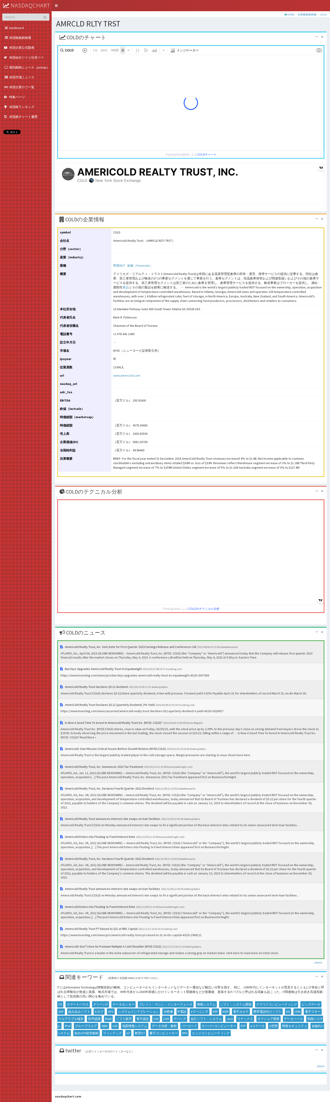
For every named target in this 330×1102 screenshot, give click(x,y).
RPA (184, 1033)
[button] (56, 5)
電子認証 (142, 1019)
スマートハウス (78, 1004)
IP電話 (182, 1012)
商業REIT (119, 265)
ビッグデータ (310, 1004)
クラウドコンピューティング (276, 1004)
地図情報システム (134, 1026)
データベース (293, 1019)
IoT (128, 1033)
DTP (243, 1026)
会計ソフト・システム (206, 1019)
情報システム (206, 1004)
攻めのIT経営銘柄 (86, 1033)
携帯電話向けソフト (267, 1012)
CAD (156, 1019)
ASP (61, 1012)
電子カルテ (241, 1012)
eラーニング (199, 1012)
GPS (111, 1012)
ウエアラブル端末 (71, 1019)
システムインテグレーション (138, 1012)
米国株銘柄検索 (307, 14)
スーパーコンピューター (219, 1026)
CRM (297, 1012)
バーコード (189, 1026)
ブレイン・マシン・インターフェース (165, 1004)
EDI (288, 1012)
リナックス (245, 1019)
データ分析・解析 (164, 1026)
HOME (290, 14)
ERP (215, 1012)
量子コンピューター (164, 1033)
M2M (225, 1012)
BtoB (108, 1019)
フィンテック (112, 1033)
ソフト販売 (124, 1019)
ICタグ (99, 1012)
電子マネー (313, 1012)
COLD (323, 14)
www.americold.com (126, 375)
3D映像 (168, 1012)
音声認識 (94, 1019)
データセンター (123, 1004)
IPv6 (67, 1026)
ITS (60, 1004)
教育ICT (140, 1033)
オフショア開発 (268, 1019)
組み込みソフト (79, 1012)
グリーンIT (100, 1004)
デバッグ (180, 1019)
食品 (126, 287)
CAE (115, 1026)
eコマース (257, 1026)
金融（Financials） (140, 265)
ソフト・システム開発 (236, 1004)
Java (230, 1019)
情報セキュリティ (294, 1026)
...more (317, 962)
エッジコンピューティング (211, 1033)
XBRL (104, 1026)
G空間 (273, 1026)
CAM (166, 1019)
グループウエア (86, 1026)
